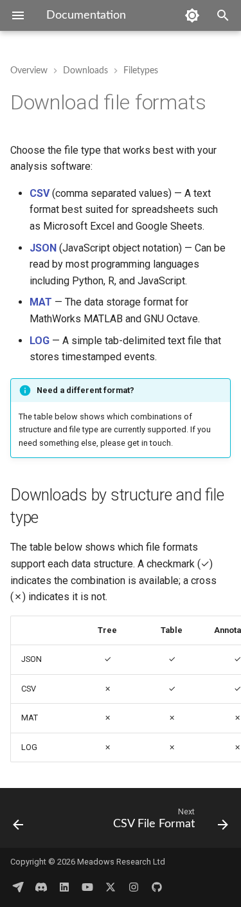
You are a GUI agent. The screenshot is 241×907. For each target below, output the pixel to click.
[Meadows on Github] (157, 886)
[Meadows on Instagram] (133, 886)
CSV (39, 193)
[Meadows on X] (110, 886)
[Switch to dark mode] (192, 15)
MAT (41, 302)
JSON (43, 248)
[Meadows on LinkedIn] (64, 886)
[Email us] (18, 886)
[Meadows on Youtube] (87, 886)
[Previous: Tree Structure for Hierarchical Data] (18, 821)
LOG (39, 340)
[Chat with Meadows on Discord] (41, 886)
